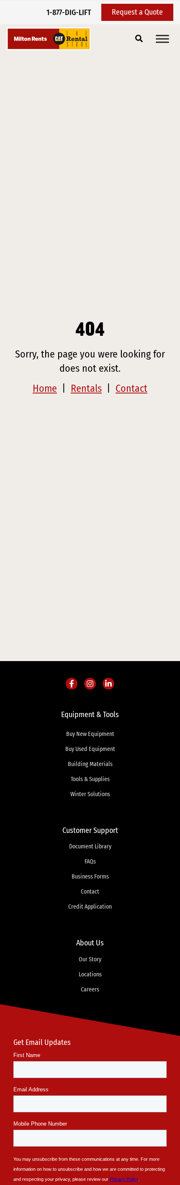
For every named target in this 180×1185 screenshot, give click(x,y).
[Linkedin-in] (108, 684)
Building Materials (90, 764)
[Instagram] (90, 684)
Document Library (90, 846)
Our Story (90, 959)
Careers (90, 989)
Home (45, 388)
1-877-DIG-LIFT (68, 12)
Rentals (86, 388)
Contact (131, 388)
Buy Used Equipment (90, 749)
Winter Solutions (90, 794)
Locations (90, 974)
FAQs (90, 861)
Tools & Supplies (90, 779)
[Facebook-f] (71, 684)
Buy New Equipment (90, 734)
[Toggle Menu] (162, 39)
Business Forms (90, 876)
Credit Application (90, 906)
